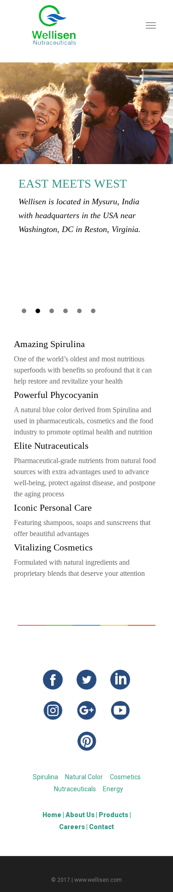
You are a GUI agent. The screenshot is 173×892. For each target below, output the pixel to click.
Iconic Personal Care (53, 507)
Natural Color (84, 777)
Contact (101, 827)
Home (51, 815)
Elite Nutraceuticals (51, 445)
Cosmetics (125, 777)
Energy (113, 789)
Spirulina (45, 777)
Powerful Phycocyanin (56, 395)
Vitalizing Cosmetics (53, 547)
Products (113, 815)
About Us (80, 815)
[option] (86, 149)
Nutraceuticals (75, 789)
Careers (72, 827)
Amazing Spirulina (49, 344)
